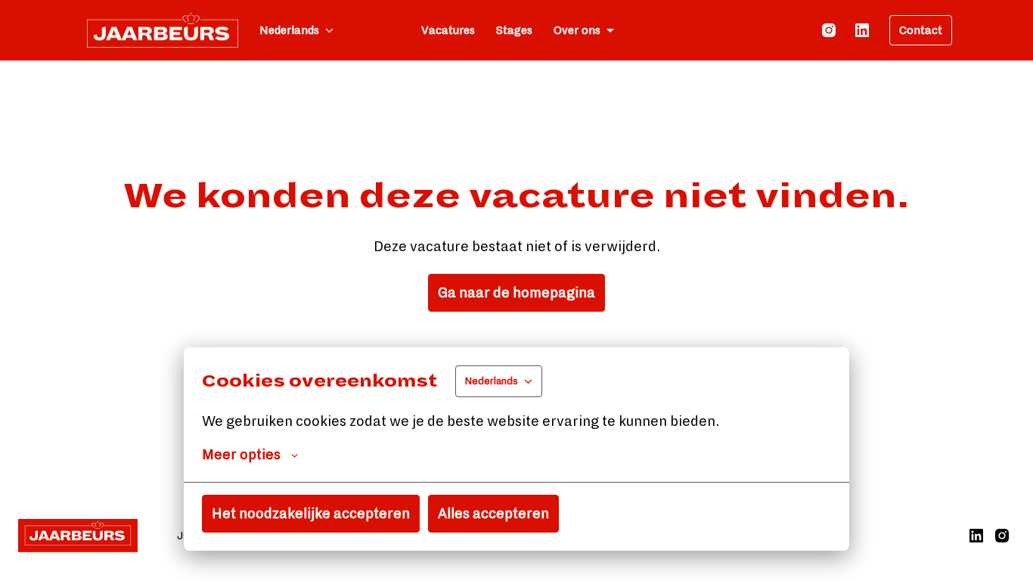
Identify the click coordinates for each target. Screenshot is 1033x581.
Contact (920, 30)
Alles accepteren (493, 513)
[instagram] (829, 30)
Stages (514, 30)
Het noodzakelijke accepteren (311, 513)
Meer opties (241, 454)
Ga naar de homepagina (516, 292)
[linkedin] (862, 30)
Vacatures (448, 30)
